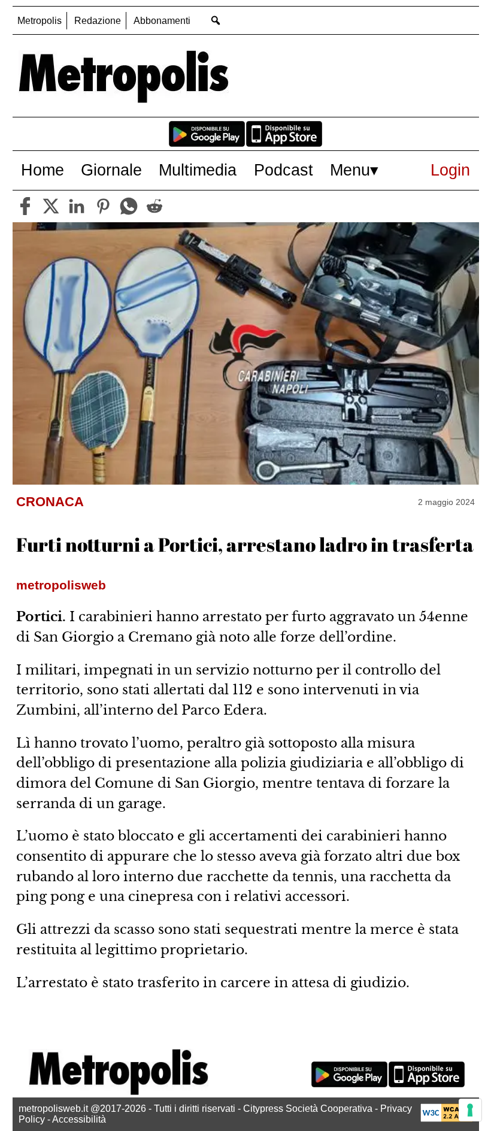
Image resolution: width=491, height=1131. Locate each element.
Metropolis (39, 21)
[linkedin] (77, 206)
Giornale (111, 170)
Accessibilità (79, 1119)
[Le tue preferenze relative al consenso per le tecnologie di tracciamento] (470, 1110)
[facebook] (25, 206)
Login (450, 170)
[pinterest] (103, 206)
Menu (350, 170)
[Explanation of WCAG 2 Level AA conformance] (446, 1119)
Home (42, 170)
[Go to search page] (216, 20)
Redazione (97, 21)
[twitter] (51, 206)
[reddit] (154, 206)
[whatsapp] (129, 206)
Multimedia (198, 170)
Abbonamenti (162, 21)
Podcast (283, 170)
